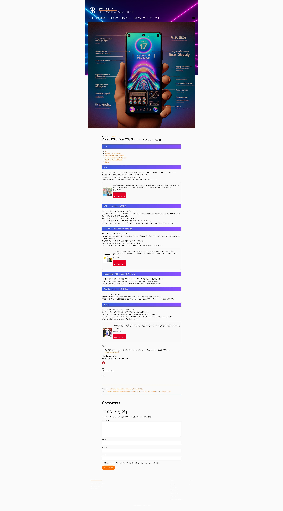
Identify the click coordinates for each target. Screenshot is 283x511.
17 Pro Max (109, 391)
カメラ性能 (132, 391)
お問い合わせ (174, 493)
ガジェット (113, 389)
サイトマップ (174, 490)
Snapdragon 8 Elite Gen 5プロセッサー (116, 158)
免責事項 (173, 496)
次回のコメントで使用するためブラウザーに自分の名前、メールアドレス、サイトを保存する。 (132, 463)
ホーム (172, 484)
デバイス (135, 389)
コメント (105, 420)
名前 (104, 439)
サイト (104, 455)
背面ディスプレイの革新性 (113, 153)
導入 (106, 151)
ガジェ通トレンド (108, 9)
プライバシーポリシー (177, 499)
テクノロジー (128, 389)
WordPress (147, 505)
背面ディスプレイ (166, 391)
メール (104, 447)
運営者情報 (173, 487)
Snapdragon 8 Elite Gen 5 (119, 391)
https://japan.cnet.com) (112, 352)
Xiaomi (127, 391)
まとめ (107, 162)
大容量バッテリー (156, 391)
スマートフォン (121, 389)
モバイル (140, 389)
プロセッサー (147, 391)
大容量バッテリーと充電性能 (113, 160)
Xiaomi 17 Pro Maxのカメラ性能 (114, 155)
